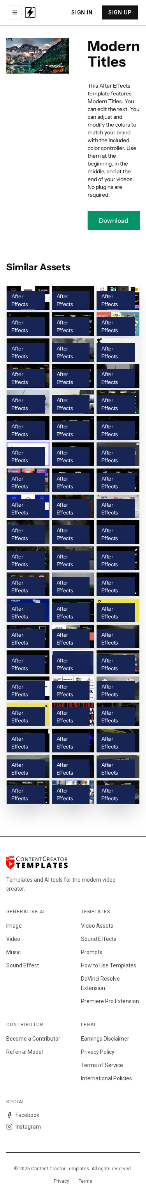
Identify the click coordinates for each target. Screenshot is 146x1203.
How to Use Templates (108, 965)
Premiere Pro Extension (110, 1001)
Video (13, 939)
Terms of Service (102, 1065)
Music (13, 952)
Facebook (27, 1115)
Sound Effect (22, 965)
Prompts (91, 952)
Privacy (61, 1181)
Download (113, 220)
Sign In (82, 12)
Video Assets (97, 926)
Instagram (28, 1127)
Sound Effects (98, 939)
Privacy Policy (97, 1052)
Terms (85, 1181)
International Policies (106, 1078)
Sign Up (120, 12)
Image (14, 926)
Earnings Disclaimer (105, 1039)
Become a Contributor (33, 1039)
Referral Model (24, 1052)
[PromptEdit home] (30, 12)
